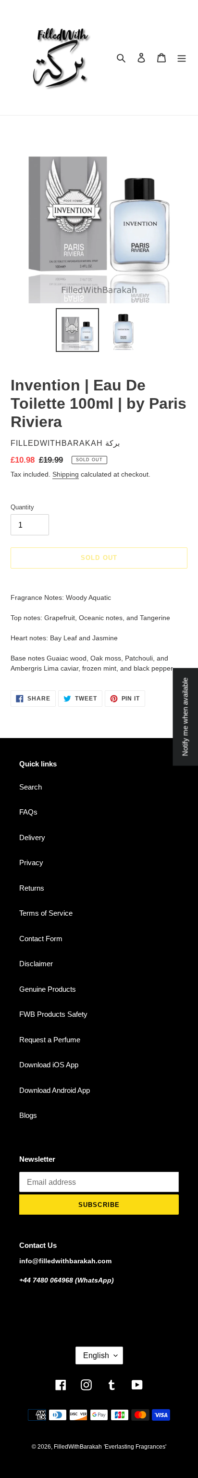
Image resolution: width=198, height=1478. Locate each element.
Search (30, 787)
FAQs (28, 812)
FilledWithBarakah (78, 1446)
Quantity (22, 507)
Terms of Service (46, 913)
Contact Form (40, 938)
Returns (31, 888)
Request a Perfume (49, 1040)
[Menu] (182, 57)
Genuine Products (47, 989)
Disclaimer (36, 963)
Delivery (32, 837)
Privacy (31, 862)
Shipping (65, 474)
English (96, 1355)
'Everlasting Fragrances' (135, 1446)
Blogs (28, 1115)
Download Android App (54, 1090)
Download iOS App (48, 1065)
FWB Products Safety (53, 1014)
